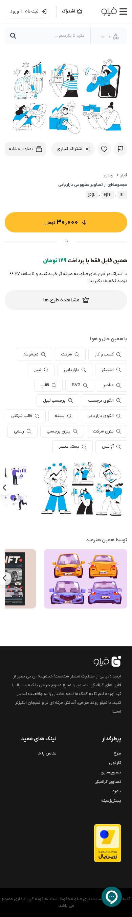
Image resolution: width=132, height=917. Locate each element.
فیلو (123, 175)
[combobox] (110, 36)
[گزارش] (120, 149)
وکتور (108, 175)
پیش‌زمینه (111, 800)
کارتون (115, 763)
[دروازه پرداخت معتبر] (95, 843)
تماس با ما (47, 753)
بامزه (116, 791)
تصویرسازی (111, 772)
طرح (117, 753)
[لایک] (104, 149)
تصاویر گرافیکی (107, 782)
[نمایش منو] (123, 11)
